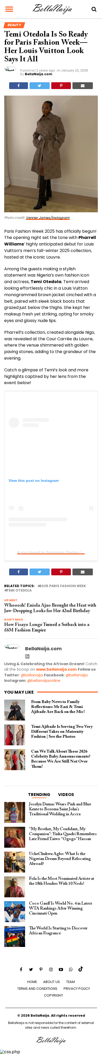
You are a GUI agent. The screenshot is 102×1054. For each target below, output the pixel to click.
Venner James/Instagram (48, 217)
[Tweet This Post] (40, 85)
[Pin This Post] (61, 85)
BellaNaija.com (38, 74)
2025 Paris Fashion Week (62, 586)
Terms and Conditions (37, 988)
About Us (51, 982)
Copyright (53, 995)
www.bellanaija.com (56, 669)
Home (32, 982)
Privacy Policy (77, 988)
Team (70, 982)
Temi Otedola (19, 590)
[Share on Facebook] (18, 85)
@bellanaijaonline (43, 680)
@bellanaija (32, 675)
